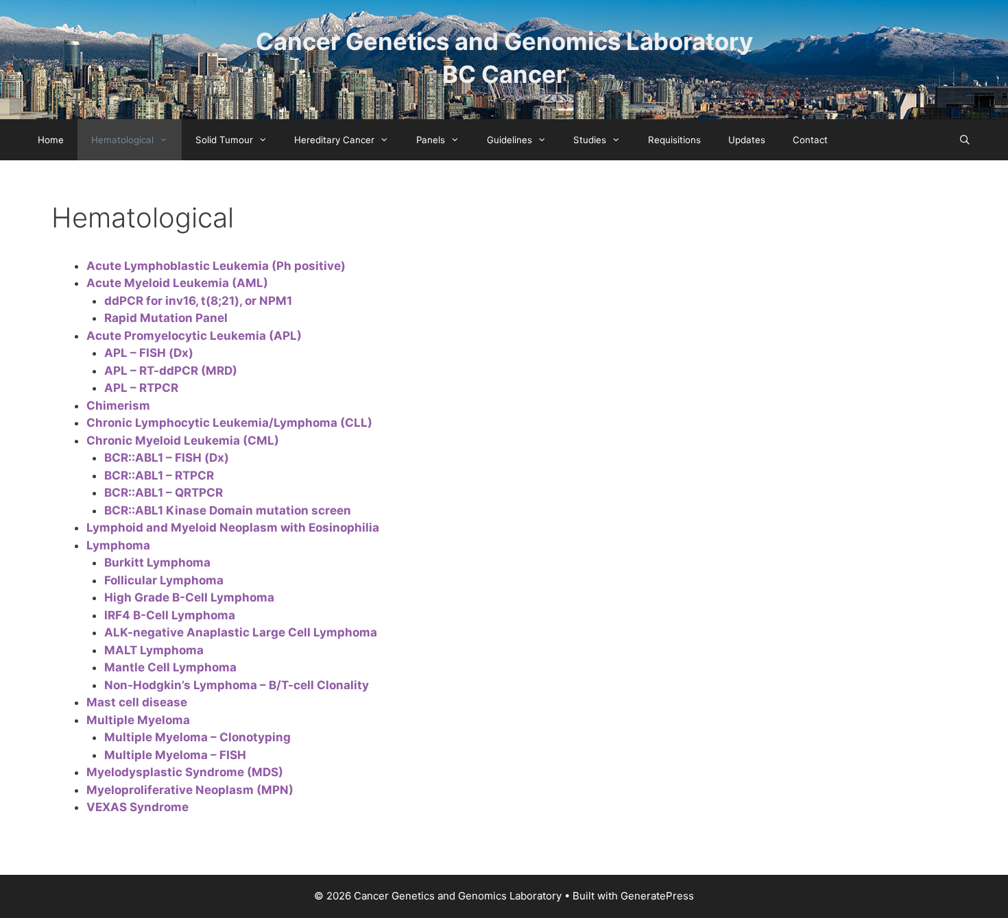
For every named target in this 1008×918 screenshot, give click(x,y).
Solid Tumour (224, 139)
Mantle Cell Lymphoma (170, 667)
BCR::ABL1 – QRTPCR (163, 492)
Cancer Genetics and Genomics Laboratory (504, 41)
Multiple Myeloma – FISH (175, 755)
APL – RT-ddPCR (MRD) (170, 370)
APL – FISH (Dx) (148, 353)
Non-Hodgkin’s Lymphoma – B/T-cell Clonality (236, 685)
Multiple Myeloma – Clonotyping (197, 737)
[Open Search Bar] (964, 139)
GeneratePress (657, 895)
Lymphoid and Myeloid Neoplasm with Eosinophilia (232, 527)
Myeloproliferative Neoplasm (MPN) (189, 790)
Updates (746, 139)
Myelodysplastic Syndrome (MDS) (184, 772)
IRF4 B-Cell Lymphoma (169, 615)
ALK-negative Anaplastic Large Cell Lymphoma (240, 632)
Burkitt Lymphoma (157, 562)
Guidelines (509, 139)
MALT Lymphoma (154, 650)
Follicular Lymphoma (164, 580)
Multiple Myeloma (138, 720)
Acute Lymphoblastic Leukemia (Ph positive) (216, 266)
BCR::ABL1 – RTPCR (159, 475)
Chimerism (118, 405)
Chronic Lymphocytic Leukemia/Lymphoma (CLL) (229, 423)
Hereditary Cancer (334, 139)
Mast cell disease (136, 702)
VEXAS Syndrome (137, 807)
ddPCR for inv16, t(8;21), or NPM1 (198, 301)
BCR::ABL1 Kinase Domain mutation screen (227, 510)
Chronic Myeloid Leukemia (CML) (182, 440)
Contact (810, 139)
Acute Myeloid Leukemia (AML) (177, 283)
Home (51, 139)
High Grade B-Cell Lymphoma (189, 597)
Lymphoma (118, 545)
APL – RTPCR (141, 388)
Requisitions (674, 139)
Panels (430, 139)
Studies (589, 139)
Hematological (122, 139)
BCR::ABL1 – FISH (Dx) (166, 457)
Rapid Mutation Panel (166, 318)
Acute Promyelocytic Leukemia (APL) (194, 336)
